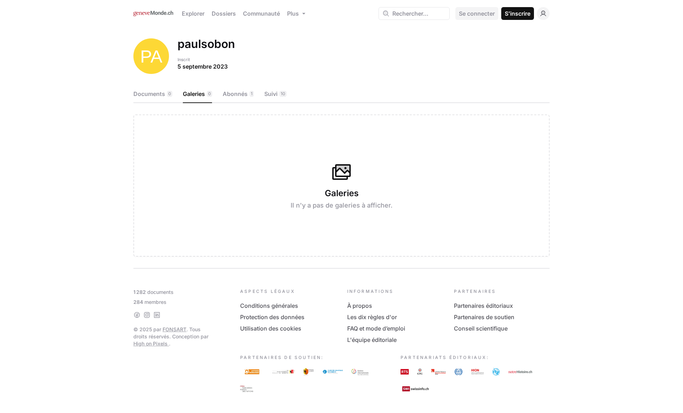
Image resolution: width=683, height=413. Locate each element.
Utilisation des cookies (270, 328)
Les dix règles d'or (372, 317)
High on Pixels (151, 343)
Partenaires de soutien (484, 317)
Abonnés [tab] (238, 93)
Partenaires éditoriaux (483, 305)
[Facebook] (137, 314)
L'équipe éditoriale (372, 339)
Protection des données (272, 317)
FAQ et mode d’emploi (376, 328)
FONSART (174, 329)
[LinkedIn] (156, 314)
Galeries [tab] (197, 93)
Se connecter (477, 13)
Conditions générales (269, 305)
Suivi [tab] (274, 93)
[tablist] (341, 94)
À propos (359, 305)
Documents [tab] (152, 93)
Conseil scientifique (481, 328)
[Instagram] (146, 314)
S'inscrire (517, 13)
